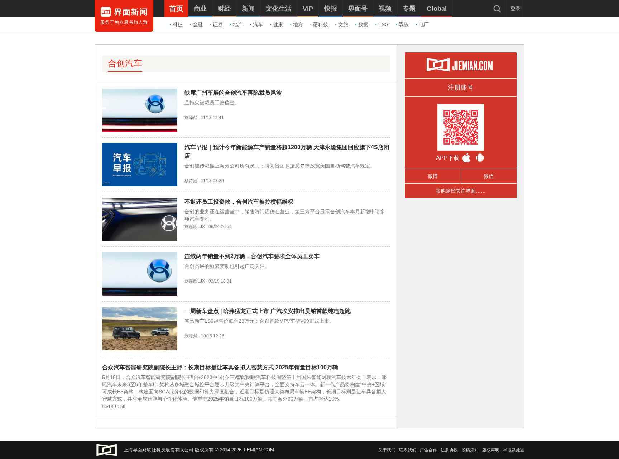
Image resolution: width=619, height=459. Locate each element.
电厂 (424, 24)
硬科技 (320, 24)
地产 (238, 24)
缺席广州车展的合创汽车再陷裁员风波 (233, 93)
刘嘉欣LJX (194, 226)
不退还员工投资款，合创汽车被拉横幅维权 (238, 202)
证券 (218, 24)
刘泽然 (190, 117)
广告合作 (428, 450)
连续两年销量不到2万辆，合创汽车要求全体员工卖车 (252, 256)
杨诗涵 (190, 180)
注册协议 (449, 450)
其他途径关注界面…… (461, 191)
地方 (298, 24)
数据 (363, 24)
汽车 (258, 24)
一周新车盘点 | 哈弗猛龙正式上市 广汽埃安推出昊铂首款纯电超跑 (267, 311)
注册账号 (461, 87)
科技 (178, 24)
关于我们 (386, 450)
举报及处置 (513, 450)
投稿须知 (470, 450)
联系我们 (407, 450)
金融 (198, 24)
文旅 (343, 24)
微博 (433, 176)
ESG (383, 24)
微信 (489, 176)
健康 (278, 24)
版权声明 (490, 450)
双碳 (404, 24)
